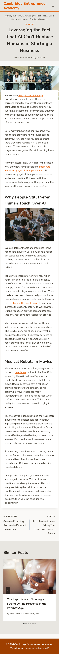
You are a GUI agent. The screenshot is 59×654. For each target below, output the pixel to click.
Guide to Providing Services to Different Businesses (14, 523)
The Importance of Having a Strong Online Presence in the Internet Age (26, 603)
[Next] (51, 590)
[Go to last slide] (8, 590)
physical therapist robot (25, 303)
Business (29, 24)
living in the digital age (30, 95)
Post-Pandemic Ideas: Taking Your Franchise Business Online (44, 525)
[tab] (23, 623)
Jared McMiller (23, 57)
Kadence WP (42, 648)
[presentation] (29, 576)
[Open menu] (53, 5)
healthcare (20, 372)
